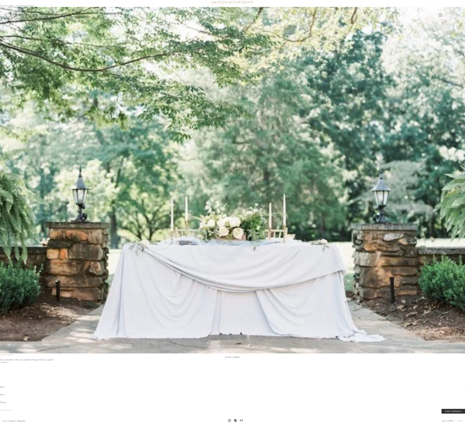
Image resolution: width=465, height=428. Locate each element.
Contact (429, 15)
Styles (384, 15)
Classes (406, 15)
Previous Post (5, 410)
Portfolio (371, 15)
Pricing (395, 15)
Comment (4, 362)
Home (359, 15)
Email (2, 394)
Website (3, 402)
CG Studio (458, 421)
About (417, 15)
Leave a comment (6, 354)
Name (2, 387)
